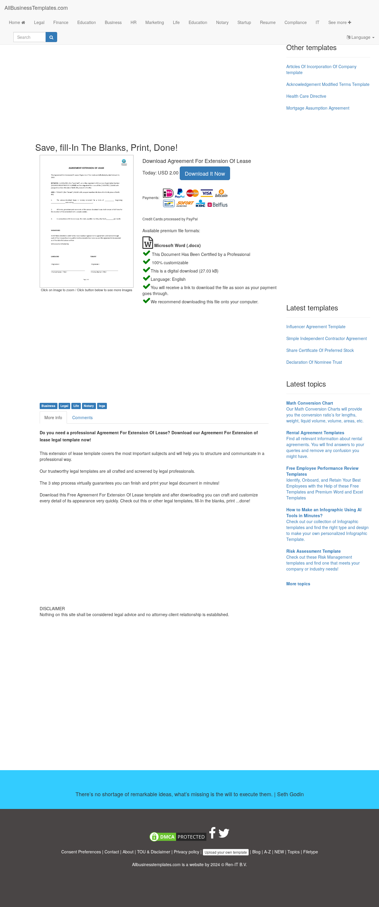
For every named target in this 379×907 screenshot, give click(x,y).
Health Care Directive (306, 96)
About (128, 852)
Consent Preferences (81, 852)
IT (317, 22)
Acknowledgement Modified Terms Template (328, 84)
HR (133, 22)
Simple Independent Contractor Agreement (326, 338)
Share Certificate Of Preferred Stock (320, 350)
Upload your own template (226, 852)
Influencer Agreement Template (316, 326)
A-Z (267, 852)
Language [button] (361, 37)
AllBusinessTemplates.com (36, 7)
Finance (60, 22)
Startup (244, 22)
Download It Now (205, 173)
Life (176, 22)
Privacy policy (186, 852)
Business (113, 22)
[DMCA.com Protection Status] (178, 836)
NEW (279, 852)
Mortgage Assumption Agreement (317, 108)
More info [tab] (53, 417)
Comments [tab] (82, 417)
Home (15, 22)
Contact (112, 852)
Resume (268, 22)
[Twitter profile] (224, 836)
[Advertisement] (158, 88)
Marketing (154, 22)
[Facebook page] (212, 836)
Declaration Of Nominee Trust (314, 362)
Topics (294, 852)
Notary (222, 22)
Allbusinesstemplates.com (156, 864)
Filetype (310, 852)
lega (102, 405)
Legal (39, 22)
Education (86, 22)
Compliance (296, 22)
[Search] (51, 37)
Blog (256, 852)
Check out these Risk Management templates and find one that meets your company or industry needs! (323, 560)
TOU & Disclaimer (153, 852)
